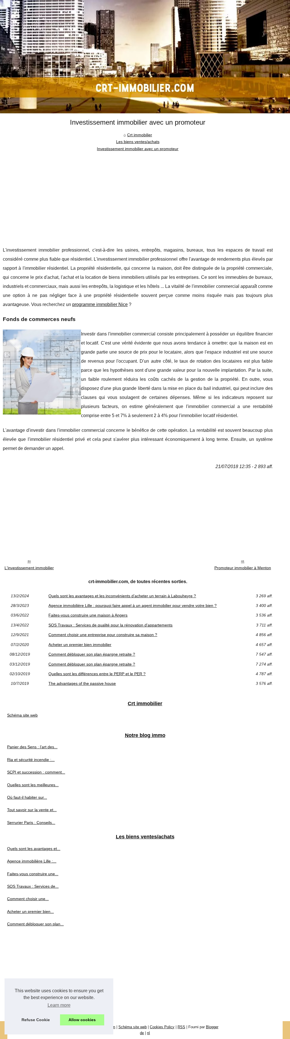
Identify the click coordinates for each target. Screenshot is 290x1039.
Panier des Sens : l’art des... (32, 747)
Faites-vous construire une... (32, 874)
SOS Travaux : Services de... (33, 886)
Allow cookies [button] (82, 1019)
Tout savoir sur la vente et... (32, 810)
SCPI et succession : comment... (36, 772)
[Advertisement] (138, 194)
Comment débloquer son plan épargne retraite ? (91, 654)
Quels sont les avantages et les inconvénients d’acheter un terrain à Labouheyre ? (122, 596)
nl (148, 1033)
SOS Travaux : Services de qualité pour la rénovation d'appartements (110, 625)
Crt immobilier (139, 135)
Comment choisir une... (28, 898)
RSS (181, 1027)
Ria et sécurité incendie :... (31, 759)
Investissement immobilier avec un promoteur (137, 148)
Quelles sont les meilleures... (33, 785)
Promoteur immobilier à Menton (242, 568)
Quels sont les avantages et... (33, 848)
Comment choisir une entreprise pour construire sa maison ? (102, 635)
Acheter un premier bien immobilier (79, 645)
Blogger (212, 1027)
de (142, 1033)
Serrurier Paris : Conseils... (31, 822)
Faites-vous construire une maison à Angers (87, 615)
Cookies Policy (162, 1027)
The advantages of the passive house (82, 683)
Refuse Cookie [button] (36, 1019)
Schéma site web (22, 715)
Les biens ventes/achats (137, 141)
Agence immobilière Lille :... (31, 861)
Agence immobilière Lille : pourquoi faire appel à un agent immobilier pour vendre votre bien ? (132, 605)
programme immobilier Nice (100, 304)
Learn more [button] (59, 1005)
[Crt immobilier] (145, 56)
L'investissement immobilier (29, 568)
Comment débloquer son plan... (35, 924)
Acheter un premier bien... (30, 911)
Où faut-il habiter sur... (27, 797)
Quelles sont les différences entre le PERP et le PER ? (97, 674)
